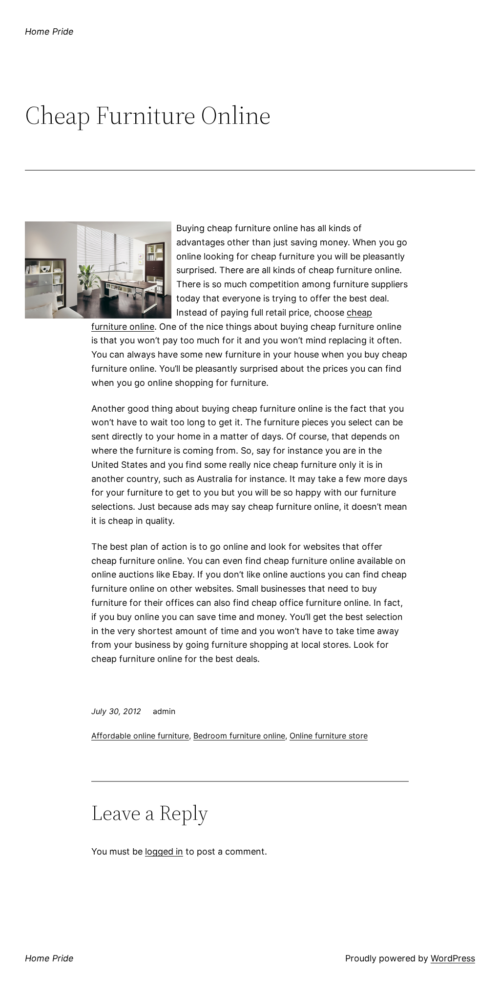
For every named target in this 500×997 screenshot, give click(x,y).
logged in (164, 851)
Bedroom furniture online (239, 735)
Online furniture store (329, 735)
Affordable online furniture (140, 735)
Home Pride (49, 31)
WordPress (453, 958)
